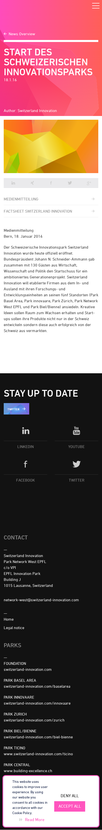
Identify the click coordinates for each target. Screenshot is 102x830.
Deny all (70, 795)
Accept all (69, 806)
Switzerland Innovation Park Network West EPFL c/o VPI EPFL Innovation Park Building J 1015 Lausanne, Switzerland (28, 570)
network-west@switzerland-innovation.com (41, 600)
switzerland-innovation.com (28, 669)
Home (9, 619)
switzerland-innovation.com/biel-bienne (38, 737)
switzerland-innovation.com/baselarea (37, 686)
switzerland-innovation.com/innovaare (37, 703)
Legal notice (14, 627)
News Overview (22, 34)
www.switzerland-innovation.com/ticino (38, 754)
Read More (35, 819)
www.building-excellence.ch (28, 770)
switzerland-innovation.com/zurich (34, 720)
